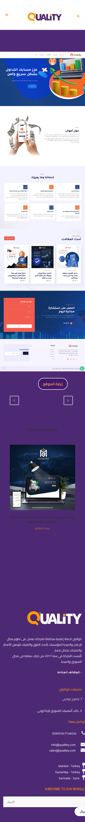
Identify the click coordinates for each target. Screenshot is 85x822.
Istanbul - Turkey (69, 766)
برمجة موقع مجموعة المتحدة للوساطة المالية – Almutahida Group (42, 519)
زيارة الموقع (53, 384)
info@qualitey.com (63, 745)
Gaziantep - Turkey (67, 772)
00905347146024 (64, 733)
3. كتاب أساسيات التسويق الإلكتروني (59, 711)
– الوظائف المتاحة (69, 672)
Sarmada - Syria (69, 778)
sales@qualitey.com (62, 750)
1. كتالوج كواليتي (72, 699)
